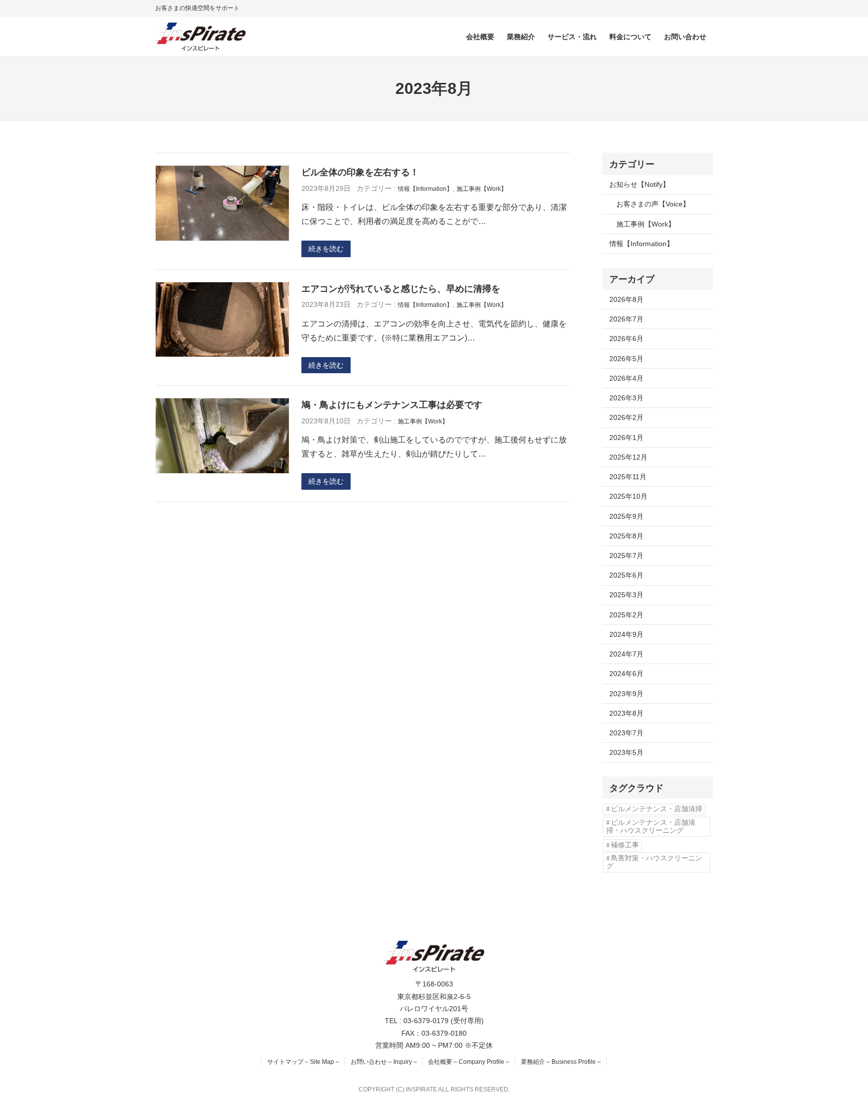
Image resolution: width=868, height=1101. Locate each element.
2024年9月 (626, 634)
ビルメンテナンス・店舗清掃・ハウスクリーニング (650, 826)
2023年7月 (626, 733)
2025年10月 (628, 496)
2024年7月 (626, 654)
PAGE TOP (840, 1059)
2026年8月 (626, 299)
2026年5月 (626, 359)
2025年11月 (627, 477)
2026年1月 (626, 437)
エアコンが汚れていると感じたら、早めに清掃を (400, 288)
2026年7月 (626, 319)
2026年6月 (626, 339)
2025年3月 (626, 595)
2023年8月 (626, 713)
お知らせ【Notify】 (639, 184)
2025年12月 (628, 457)
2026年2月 (626, 417)
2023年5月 (626, 752)
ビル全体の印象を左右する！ (360, 172)
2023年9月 (626, 694)
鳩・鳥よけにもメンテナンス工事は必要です (391, 404)
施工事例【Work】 (482, 188)
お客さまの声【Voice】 (653, 204)
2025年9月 (626, 516)
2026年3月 (626, 398)
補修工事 (625, 845)
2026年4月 (626, 378)
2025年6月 (626, 575)
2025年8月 (626, 536)
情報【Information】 (425, 188)
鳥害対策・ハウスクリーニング (654, 862)
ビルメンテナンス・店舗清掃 (656, 809)
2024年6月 (626, 674)
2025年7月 (626, 556)
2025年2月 (626, 615)
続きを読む (326, 249)
